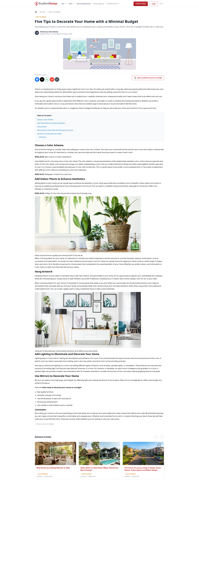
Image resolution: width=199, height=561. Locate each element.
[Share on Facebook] (37, 79)
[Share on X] (42, 79)
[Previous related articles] (156, 437)
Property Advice (112, 4)
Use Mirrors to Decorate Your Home (49, 134)
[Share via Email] (52, 79)
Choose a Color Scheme (45, 119)
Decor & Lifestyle (54, 12)
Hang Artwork (42, 127)
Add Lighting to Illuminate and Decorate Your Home (55, 130)
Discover (43, 12)
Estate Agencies (98, 4)
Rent (70, 4)
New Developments (84, 4)
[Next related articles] (162, 437)
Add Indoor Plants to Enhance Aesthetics (51, 123)
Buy (63, 4)
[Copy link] (57, 79)
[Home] (36, 12)
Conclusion (43, 137)
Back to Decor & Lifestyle (45, 424)
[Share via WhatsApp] (47, 79)
